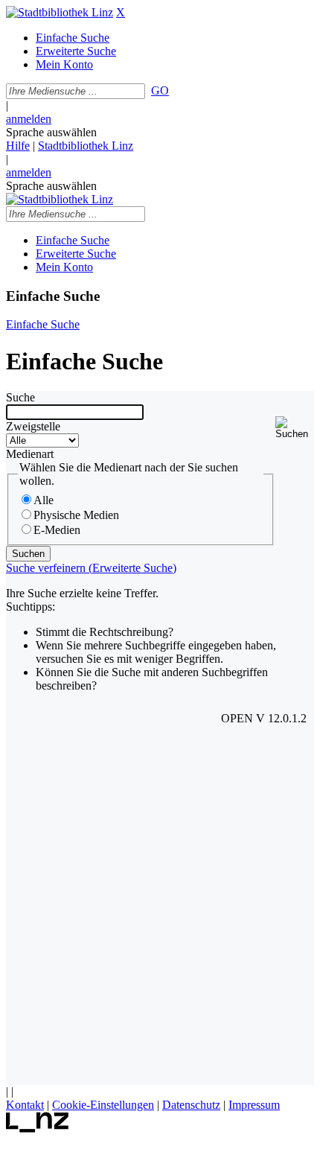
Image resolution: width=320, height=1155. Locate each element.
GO (160, 90)
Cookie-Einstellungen (103, 1104)
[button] (294, 427)
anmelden (28, 118)
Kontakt (25, 1104)
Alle (43, 500)
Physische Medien (76, 515)
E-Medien (56, 530)
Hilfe (18, 145)
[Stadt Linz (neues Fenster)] (37, 1128)
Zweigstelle (33, 426)
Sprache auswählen (51, 132)
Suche (20, 397)
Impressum (254, 1104)
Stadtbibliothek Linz (85, 145)
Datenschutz (191, 1104)
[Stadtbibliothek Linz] (59, 12)
